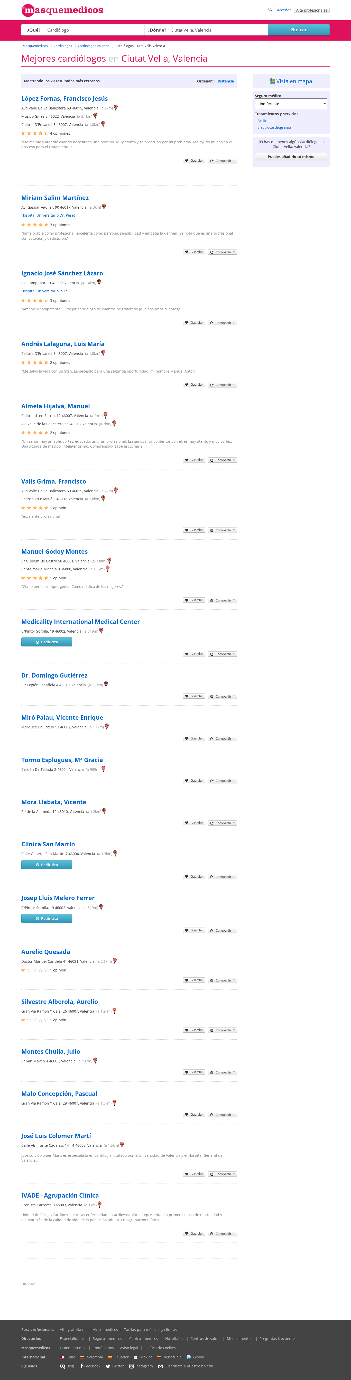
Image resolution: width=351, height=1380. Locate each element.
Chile (71, 1357)
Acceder (284, 9)
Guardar (196, 160)
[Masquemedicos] (62, 15)
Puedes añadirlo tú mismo (291, 156)
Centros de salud (205, 1338)
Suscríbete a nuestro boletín (188, 1366)
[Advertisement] (291, 246)
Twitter (118, 1366)
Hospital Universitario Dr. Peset (48, 215)
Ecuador (122, 1357)
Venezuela (173, 1357)
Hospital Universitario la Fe (44, 291)
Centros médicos (143, 1338)
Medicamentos (239, 1338)
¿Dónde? (157, 30)
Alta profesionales (311, 10)
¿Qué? (33, 30)
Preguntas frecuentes (278, 1338)
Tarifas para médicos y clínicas (150, 1329)
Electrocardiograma (274, 127)
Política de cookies (160, 1347)
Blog (70, 1366)
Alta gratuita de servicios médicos (89, 1329)
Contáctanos (103, 1347)
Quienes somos (73, 1347)
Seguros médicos (107, 1338)
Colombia (95, 1357)
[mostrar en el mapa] (116, 108)
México (146, 1357)
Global (198, 1357)
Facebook (92, 1366)
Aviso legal (129, 1347)
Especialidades (73, 1338)
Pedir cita (49, 642)
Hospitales (174, 1338)
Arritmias (265, 120)
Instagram (144, 1366)
